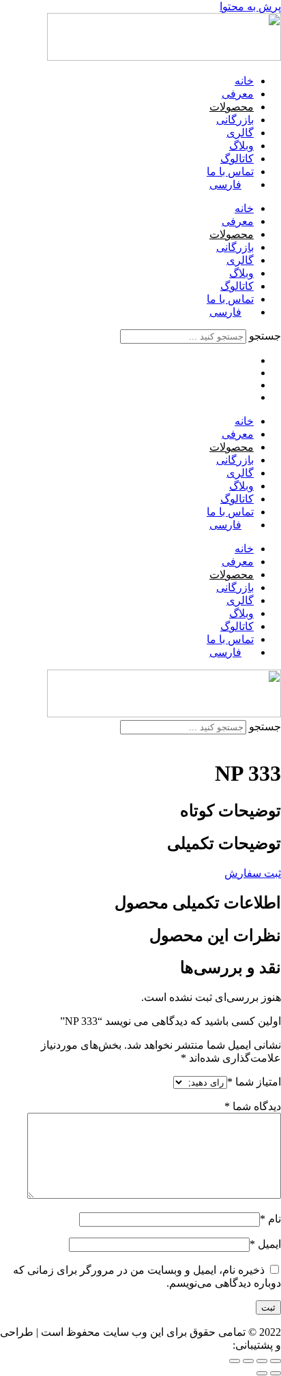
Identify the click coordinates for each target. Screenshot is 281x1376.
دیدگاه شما (252, 1106)
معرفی (238, 94)
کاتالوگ (237, 158)
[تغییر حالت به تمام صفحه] (261, 1361)
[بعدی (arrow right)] (261, 1373)
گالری (240, 132)
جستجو (265, 336)
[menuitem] (231, 184)
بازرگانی (235, 119)
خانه (244, 81)
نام (270, 1219)
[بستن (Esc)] (234, 1361)
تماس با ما (230, 171)
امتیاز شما (254, 1082)
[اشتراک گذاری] (248, 1361)
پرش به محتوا (250, 6)
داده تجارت (205, 1345)
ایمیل (265, 1244)
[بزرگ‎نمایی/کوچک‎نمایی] (275, 1361)
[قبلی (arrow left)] (275, 1373)
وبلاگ (241, 145)
